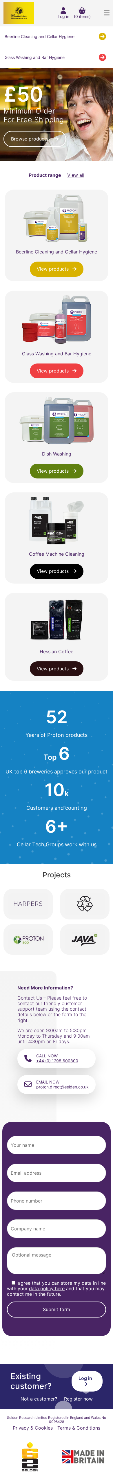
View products (53, 269)
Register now (78, 1399)
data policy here (47, 1288)
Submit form (56, 1309)
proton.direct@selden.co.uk (62, 1086)
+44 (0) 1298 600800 (57, 1060)
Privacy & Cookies (33, 1428)
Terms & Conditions (78, 1428)
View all (75, 175)
